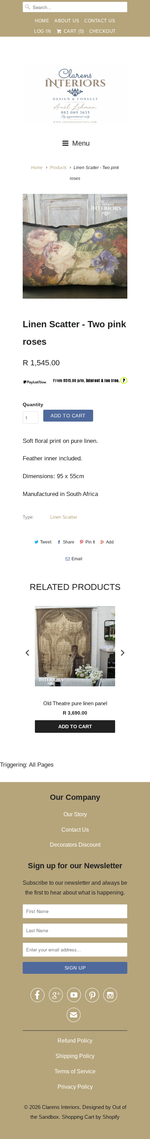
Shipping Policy (75, 1056)
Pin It (90, 542)
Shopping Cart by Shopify (91, 1117)
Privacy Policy (75, 1087)
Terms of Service (75, 1071)
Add (110, 542)
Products (58, 167)
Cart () (73, 31)
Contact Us (99, 20)
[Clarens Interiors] (75, 97)
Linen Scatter (63, 517)
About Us (66, 20)
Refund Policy (75, 1041)
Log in (42, 31)
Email (77, 558)
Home (42, 20)
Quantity (33, 404)
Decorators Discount (75, 845)
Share (68, 542)
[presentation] (27, 653)
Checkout (102, 31)
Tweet (45, 542)
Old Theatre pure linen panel (75, 703)
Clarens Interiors (61, 1107)
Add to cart (75, 726)
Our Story (75, 814)
